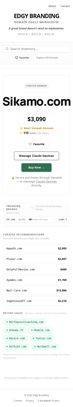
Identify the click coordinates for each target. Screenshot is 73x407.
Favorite (38, 144)
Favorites (24, 57)
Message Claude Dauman (36, 156)
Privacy (30, 400)
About (52, 6)
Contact (65, 6)
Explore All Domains (47, 57)
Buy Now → (36, 167)
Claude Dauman (46, 181)
